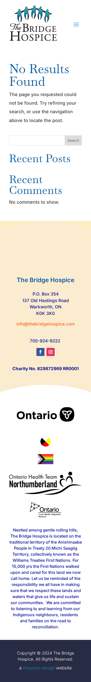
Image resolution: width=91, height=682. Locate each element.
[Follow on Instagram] (51, 352)
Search (73, 140)
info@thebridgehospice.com (45, 324)
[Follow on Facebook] (40, 352)
